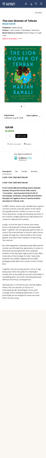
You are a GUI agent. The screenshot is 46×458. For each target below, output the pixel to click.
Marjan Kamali (8, 24)
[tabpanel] (23, 240)
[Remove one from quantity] (6, 136)
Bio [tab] (16, 171)
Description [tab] (7, 171)
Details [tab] (24, 171)
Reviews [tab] (34, 171)
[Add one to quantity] (13, 136)
